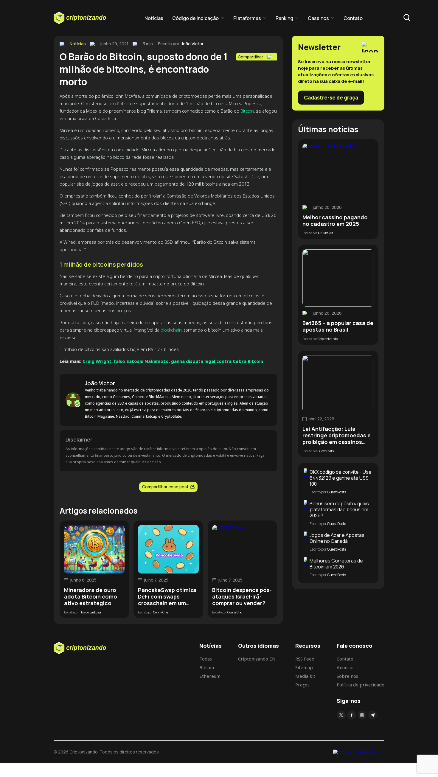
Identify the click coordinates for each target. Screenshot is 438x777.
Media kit (305, 676)
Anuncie (345, 667)
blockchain (171, 330)
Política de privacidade (360, 685)
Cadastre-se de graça (331, 97)
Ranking (284, 18)
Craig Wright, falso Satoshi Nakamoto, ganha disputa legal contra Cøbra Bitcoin (173, 361)
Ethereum (209, 676)
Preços (302, 685)
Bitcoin (247, 111)
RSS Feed (304, 659)
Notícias (154, 18)
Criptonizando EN (257, 659)
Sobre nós (347, 676)
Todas (205, 659)
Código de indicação (195, 18)
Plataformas (247, 18)
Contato (353, 18)
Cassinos (318, 18)
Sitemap (304, 667)
